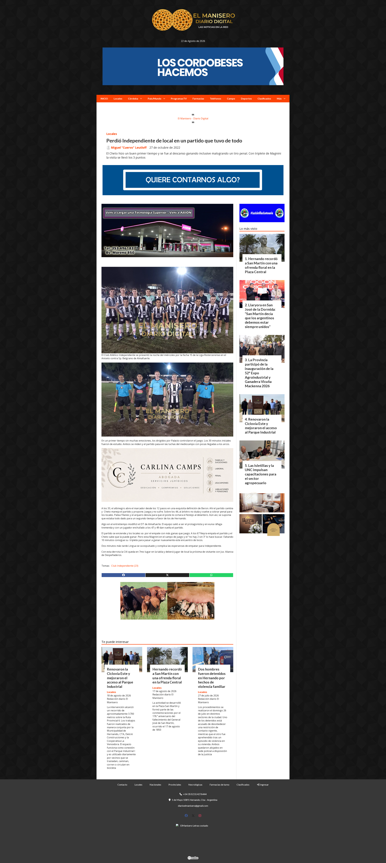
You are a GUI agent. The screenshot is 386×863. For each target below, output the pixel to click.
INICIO (104, 98)
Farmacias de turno (219, 784)
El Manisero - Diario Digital (193, 118)
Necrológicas (195, 784)
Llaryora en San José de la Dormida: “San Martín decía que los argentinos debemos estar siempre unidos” (260, 316)
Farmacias (198, 98)
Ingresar (264, 784)
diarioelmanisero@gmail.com (193, 805)
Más (279, 98)
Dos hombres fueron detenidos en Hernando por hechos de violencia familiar (212, 678)
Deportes (246, 98)
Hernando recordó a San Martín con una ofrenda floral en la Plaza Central (167, 675)
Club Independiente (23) (124, 565)
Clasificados (264, 98)
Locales (118, 98)
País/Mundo (154, 98)
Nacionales (155, 784)
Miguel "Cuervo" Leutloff (129, 147)
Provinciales (174, 784)
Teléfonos (215, 98)
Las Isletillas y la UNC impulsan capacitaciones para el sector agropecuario (260, 474)
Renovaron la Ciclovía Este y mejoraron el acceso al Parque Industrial (120, 678)
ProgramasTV (179, 98)
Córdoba (133, 98)
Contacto (122, 784)
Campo (231, 98)
